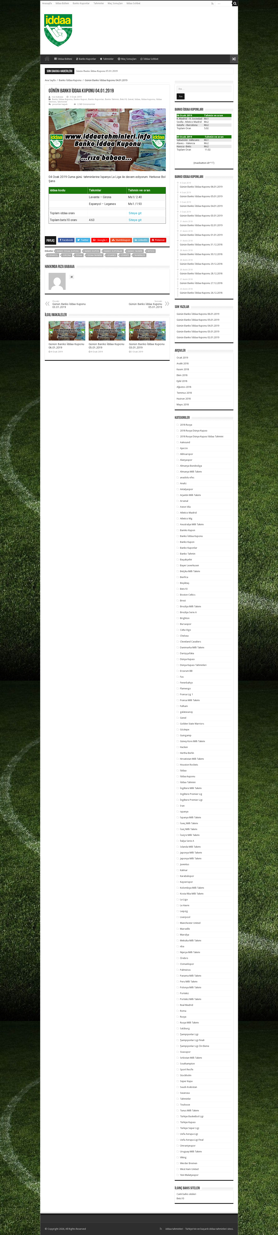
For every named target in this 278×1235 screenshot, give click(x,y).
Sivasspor (185, 1051)
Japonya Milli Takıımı (191, 852)
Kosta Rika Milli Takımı (191, 893)
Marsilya (184, 934)
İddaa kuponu (148, 99)
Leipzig (184, 911)
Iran (182, 805)
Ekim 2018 (182, 375)
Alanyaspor (186, 459)
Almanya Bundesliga (191, 465)
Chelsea (184, 635)
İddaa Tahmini (94, 255)
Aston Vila (185, 506)
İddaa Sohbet (133, 3)
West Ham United (189, 1169)
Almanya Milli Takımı (191, 471)
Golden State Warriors (192, 723)
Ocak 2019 (182, 357)
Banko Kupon (80, 99)
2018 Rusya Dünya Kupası (193, 430)
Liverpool (185, 917)
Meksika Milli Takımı (190, 940)
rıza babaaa (57, 97)
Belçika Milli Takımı (190, 571)
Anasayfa (47, 3)
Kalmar (184, 870)
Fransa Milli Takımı (190, 700)
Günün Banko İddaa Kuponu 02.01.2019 (198, 337)
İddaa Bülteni (62, 3)
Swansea (185, 1092)
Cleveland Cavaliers (190, 641)
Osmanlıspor (187, 964)
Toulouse (185, 1104)
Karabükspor (187, 876)
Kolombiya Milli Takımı (192, 887)
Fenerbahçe (186, 682)
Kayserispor (186, 881)
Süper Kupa (186, 1081)
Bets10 (123, 99)
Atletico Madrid (188, 512)
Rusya (183, 1016)
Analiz (183, 483)
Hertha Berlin (187, 753)
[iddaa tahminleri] (58, 29)
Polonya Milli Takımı (190, 987)
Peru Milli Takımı (188, 981)
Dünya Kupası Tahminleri (193, 665)
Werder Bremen (188, 1163)
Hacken (184, 747)
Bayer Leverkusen (189, 565)
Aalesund (185, 442)
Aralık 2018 (183, 363)
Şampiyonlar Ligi (189, 1034)
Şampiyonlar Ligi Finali (192, 1040)
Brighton (184, 618)
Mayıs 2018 (183, 404)
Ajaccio (184, 448)
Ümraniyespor (188, 1145)
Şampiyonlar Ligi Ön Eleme (194, 1046)
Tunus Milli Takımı (189, 1110)
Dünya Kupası (187, 659)
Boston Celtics (187, 594)
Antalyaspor (186, 489)
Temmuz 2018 (184, 392)
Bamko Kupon (187, 530)
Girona (67, 255)
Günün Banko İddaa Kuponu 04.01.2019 (97, 71)
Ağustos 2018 (184, 387)
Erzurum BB (186, 670)
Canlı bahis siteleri (186, 1194)
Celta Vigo (185, 629)
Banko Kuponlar (81, 3)
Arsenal (184, 501)
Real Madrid (186, 1005)
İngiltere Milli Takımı (191, 788)
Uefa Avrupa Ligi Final (191, 1139)
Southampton (187, 1063)
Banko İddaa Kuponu (70, 80)
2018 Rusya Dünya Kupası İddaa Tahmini (201, 436)
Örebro (184, 958)
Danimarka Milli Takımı (192, 647)
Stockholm (185, 1075)
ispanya (184, 811)
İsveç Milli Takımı (189, 823)
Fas (182, 676)
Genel (131, 99)
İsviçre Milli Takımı (190, 835)
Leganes (111, 255)
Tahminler (98, 3)
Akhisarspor (186, 454)
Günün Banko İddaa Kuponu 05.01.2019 (145, 304)
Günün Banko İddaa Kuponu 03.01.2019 (69, 304)
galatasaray (186, 712)
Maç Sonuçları (115, 3)
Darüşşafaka (187, 653)
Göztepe (184, 729)
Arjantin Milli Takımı (190, 495)
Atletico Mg (186, 518)
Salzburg (185, 1028)
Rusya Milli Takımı (189, 1022)
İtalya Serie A (187, 840)
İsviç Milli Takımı (188, 829)
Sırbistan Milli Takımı (191, 1057)
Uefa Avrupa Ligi (189, 1134)
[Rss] (212, 3)
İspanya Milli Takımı (190, 817)
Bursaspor (185, 624)
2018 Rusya (186, 424)
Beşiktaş (184, 583)
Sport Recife (186, 1069)
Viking (183, 1157)
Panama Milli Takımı (190, 975)
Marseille (185, 928)
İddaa (137, 99)
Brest (183, 600)
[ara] (235, 3)
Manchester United (190, 923)
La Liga (184, 899)
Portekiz (184, 993)
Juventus (184, 864)
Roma (183, 1010)
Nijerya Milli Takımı (190, 952)
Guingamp (185, 735)
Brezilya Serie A (188, 612)
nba (182, 946)
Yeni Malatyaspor (189, 1175)
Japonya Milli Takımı (190, 858)
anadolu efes (187, 477)
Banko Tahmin (112, 99)
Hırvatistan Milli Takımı (192, 758)
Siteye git (135, 213)
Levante (125, 255)
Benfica (184, 577)
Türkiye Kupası (188, 1122)
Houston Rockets (189, 764)
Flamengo (185, 688)
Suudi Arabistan (188, 1087)
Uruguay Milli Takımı (191, 1151)
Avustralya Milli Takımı (192, 524)
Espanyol (53, 255)
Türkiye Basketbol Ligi (191, 1116)
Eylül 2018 (182, 381)
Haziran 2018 (184, 398)
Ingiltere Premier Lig (191, 794)
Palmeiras (185, 969)
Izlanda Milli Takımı (190, 846)
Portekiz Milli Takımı (190, 999)
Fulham (184, 706)
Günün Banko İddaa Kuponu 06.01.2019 (198, 314)
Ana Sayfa (50, 80)
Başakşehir (186, 559)
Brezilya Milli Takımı (190, 606)
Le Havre (184, 905)
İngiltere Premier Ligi (191, 799)
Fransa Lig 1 (186, 694)
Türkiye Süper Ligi (189, 1128)
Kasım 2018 (183, 369)
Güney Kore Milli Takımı (192, 741)
